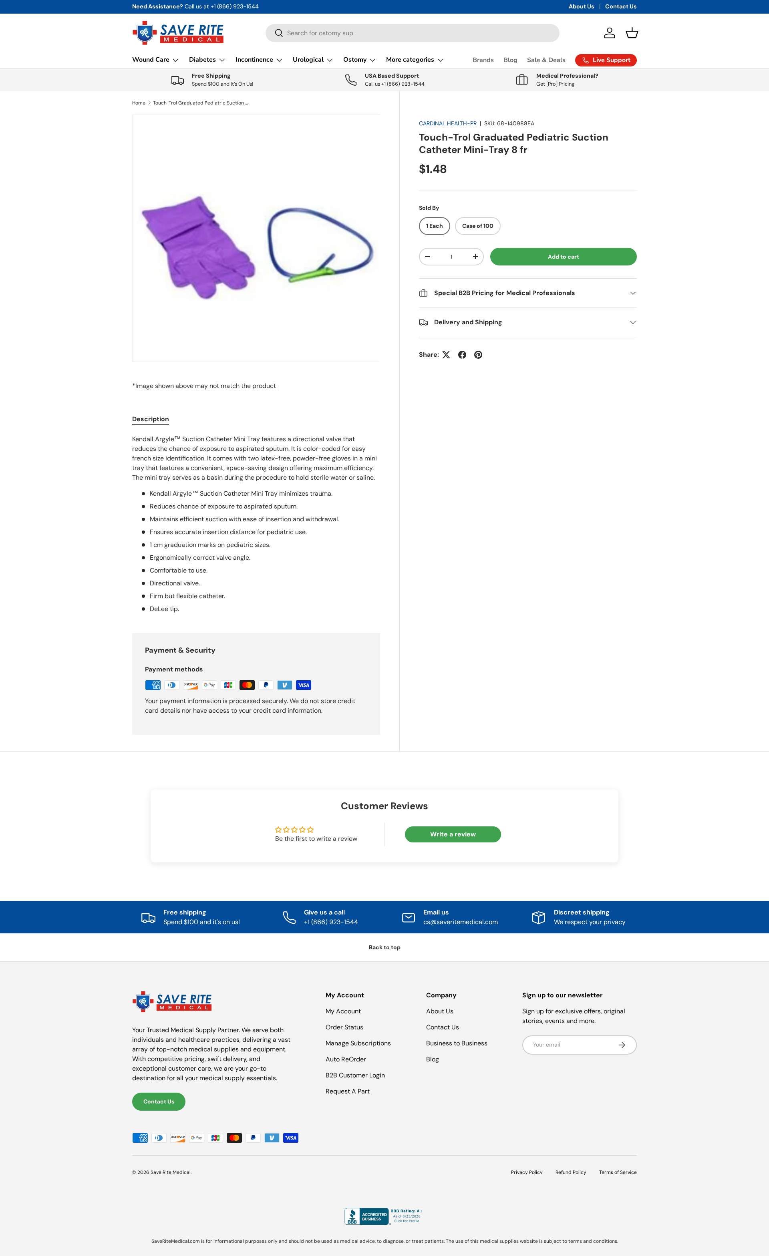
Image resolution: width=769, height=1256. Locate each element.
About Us (581, 6)
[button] (632, 33)
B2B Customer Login (355, 1075)
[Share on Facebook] (462, 355)
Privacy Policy (527, 1172)
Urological (308, 59)
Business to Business (456, 1043)
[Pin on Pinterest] (478, 355)
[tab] (150, 419)
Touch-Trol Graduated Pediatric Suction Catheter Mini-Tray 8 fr (201, 103)
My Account (343, 1011)
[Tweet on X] (446, 355)
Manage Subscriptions (358, 1043)
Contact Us (621, 6)
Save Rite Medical (171, 1172)
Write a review (453, 834)
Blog (510, 60)
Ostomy (354, 59)
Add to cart (563, 256)
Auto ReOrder (346, 1059)
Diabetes (202, 59)
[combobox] (413, 33)
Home (138, 103)
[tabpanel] (256, 524)
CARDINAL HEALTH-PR (448, 123)
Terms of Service (618, 1172)
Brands (483, 60)
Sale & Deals (546, 60)
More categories (410, 59)
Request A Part (348, 1091)
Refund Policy (571, 1172)
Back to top (385, 947)
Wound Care (150, 59)
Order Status (344, 1027)
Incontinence (254, 59)
